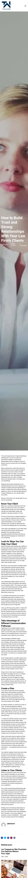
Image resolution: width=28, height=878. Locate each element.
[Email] (14, 838)
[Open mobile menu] (25, 5)
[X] (5, 838)
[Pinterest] (11, 838)
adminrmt (11, 824)
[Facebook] (2, 838)
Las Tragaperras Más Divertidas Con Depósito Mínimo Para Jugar (13, 851)
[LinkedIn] (8, 838)
